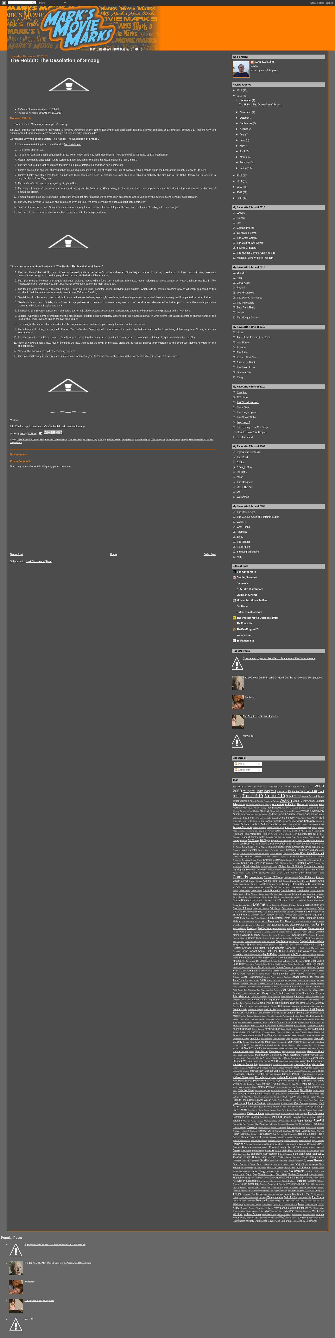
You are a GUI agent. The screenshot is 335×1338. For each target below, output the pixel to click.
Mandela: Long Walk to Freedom (255, 257)
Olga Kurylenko (255, 1097)
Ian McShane (284, 954)
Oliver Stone (289, 1097)
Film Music (300, 928)
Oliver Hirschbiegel (272, 1097)
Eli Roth (308, 911)
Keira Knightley (241, 1025)
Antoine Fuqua (287, 824)
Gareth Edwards (293, 932)
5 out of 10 (310, 791)
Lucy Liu (313, 1045)
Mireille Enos (246, 1084)
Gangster (281, 932)
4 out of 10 (297, 791)
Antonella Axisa (316, 824)
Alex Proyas (286, 808)
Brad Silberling (262, 844)
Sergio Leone (311, 1164)
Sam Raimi (256, 1154)
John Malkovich (287, 1000)
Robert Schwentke (241, 1141)
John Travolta (267, 1003)
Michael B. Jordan (241, 1071)
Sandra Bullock (251, 1157)
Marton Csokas (303, 1058)
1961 (254, 787)
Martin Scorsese (263, 1058)
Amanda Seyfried (309, 811)
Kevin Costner (272, 1029)
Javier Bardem (300, 977)
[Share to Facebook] (57, 432)
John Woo (310, 1003)
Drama (259, 904)
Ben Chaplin (286, 834)
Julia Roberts (264, 1013)
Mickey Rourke (261, 1081)
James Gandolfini (250, 970)
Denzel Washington (309, 894)
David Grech (244, 891)
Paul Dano (313, 1103)
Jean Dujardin (240, 980)
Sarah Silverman (292, 1157)
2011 (240, 181)
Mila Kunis (301, 1081)
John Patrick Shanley (249, 1003)
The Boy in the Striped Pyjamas (261, 716)
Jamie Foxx (239, 974)
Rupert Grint (294, 1147)
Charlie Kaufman (297, 857)
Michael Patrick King (294, 1074)
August (244, 128)
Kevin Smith (286, 1029)
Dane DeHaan (303, 881)
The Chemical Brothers (258, 1191)
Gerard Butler (269, 938)
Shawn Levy (289, 1168)
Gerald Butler (255, 938)
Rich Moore (311, 1128)
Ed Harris (275, 908)
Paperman (303, 1100)
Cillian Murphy (301, 869)
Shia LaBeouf (303, 1167)
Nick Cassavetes (279, 1090)
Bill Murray (253, 840)
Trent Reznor (311, 1204)
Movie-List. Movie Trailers (252, 600)
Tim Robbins (299, 1194)
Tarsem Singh (254, 1187)
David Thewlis (288, 890)
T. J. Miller (310, 1184)
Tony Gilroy (267, 1204)
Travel (301, 1204)
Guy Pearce (282, 941)
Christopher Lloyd (269, 866)
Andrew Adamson (259, 814)
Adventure (278, 804)
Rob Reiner (278, 1134)
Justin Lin (319, 1016)
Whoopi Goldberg (303, 1211)
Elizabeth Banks (241, 915)
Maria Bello (301, 1052)
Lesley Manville (250, 1042)
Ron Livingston (287, 1144)
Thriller (237, 1194)
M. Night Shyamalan (251, 1048)
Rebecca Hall (292, 1124)
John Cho (290, 993)
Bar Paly (287, 831)
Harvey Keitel (301, 945)
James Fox (311, 967)
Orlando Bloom (158, 439)
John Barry (262, 993)
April (243, 151)
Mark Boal (237, 1055)
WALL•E (241, 521)
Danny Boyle (275, 884)
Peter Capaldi (293, 1110)
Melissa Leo (254, 1068)
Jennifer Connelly (248, 984)
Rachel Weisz (279, 1121)
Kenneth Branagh (242, 1029)
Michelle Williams (307, 1077)
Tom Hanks (262, 1200)
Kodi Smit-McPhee (304, 1032)
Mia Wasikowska (316, 1068)
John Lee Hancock (251, 999)
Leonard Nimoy (306, 1039)
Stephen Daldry (316, 1174)
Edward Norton (279, 912)
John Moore (313, 1000)
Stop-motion (275, 1181)
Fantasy (102, 439)
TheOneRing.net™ (248, 629)
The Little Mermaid (296, 1191)
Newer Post (16, 554)
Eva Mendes (254, 925)
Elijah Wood (318, 912)
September (246, 123)
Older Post (210, 554)
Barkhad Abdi (298, 831)
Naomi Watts (238, 1087)
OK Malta (242, 606)
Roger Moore (318, 1141)
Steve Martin (296, 1177)
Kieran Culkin (239, 1032)
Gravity (241, 212)
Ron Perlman (300, 1144)
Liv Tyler (244, 1045)
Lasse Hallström (298, 1035)
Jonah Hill (276, 1006)
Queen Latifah (308, 1117)
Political (277, 1116)
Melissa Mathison (269, 1068)
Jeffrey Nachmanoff (293, 980)
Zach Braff (313, 1218)
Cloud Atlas (243, 282)
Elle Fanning (286, 915)
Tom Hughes (313, 1201)
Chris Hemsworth (311, 860)
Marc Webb (275, 1051)
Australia (242, 531)
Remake (252, 1127)
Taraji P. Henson (240, 1187)
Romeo (249, 1144)
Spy (255, 1174)
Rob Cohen (251, 1134)
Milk (239, 556)
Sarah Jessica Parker (272, 1157)
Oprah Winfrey (317, 1097)
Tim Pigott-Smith (283, 1194)
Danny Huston (308, 884)
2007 (311, 786)
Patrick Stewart (273, 1103)
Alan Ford (313, 804)
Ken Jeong (300, 1025)
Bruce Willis (311, 847)
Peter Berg (282, 1110)
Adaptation (39, 439)
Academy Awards (271, 801)
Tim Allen (246, 1194)
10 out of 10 (244, 786)
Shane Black (260, 1168)
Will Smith (238, 1214)
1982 (270, 787)
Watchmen (243, 496)
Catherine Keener (242, 856)
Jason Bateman (279, 974)
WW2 (282, 1217)
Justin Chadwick (307, 1016)
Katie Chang (304, 1022)
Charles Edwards (280, 857)
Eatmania (242, 583)
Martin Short (277, 1058)
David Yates (303, 890)
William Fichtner (252, 1214)
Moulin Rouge (288, 1084)
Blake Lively (238, 844)
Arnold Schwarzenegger (298, 827)
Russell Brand (308, 1147)
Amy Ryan (245, 814)
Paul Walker (297, 1107)
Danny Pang (248, 887)
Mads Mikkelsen (286, 1048)
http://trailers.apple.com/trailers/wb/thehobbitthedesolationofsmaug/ (47, 426)
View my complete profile (265, 70)
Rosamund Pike (315, 1144)
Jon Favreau (246, 1006)
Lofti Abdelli (267, 1045)
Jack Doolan (271, 961)
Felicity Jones (265, 928)
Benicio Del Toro (273, 837)
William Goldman (269, 1214)
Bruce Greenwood (295, 847)
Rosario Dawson (242, 1147)
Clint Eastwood (260, 873)
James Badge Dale (241, 967)
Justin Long (238, 1019)
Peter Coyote (306, 1110)
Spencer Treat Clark (314, 1171)
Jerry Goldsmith (239, 987)
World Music (273, 1218)
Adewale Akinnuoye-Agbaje (258, 804)
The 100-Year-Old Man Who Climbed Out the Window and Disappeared (282, 677)
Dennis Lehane (292, 894)
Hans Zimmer (247, 944)
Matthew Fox (301, 1061)
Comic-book (256, 877)
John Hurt (299, 996)
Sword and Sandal (276, 1184)
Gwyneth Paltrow (309, 941)
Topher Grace (290, 1204)
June (243, 140)
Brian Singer (261, 847)
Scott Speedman (295, 1161)
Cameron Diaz (293, 850)
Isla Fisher (281, 957)
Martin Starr (289, 1058)
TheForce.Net (245, 623)
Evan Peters (266, 925)
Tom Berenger (304, 1197)
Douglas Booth (245, 905)
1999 (287, 787)
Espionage (243, 925)
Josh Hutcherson (299, 1009)
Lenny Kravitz (292, 1039)
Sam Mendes (244, 1154)
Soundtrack (296, 1171)
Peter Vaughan (287, 1113)
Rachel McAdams (265, 1121)
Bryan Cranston (249, 850)
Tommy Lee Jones (252, 1204)
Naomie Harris (251, 1087)
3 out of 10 (282, 791)
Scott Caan (282, 1161)
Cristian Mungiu (255, 881)
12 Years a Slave (246, 232)
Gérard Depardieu (284, 938)
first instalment (72, 144)
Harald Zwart (262, 945)
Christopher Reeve (265, 870)
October (245, 117)
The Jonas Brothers (278, 1191)
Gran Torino (243, 526)
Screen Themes (314, 1160)
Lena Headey (279, 1039)
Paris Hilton (319, 1100)
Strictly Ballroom (289, 1181)
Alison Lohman (276, 811)
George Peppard (316, 935)
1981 (265, 787)
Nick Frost (293, 1090)
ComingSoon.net (247, 577)
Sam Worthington (302, 1154)
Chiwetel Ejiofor (271, 860)
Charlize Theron (315, 856)
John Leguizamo (270, 999)
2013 (19, 439)
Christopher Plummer (244, 869)
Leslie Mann (264, 1042)
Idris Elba (296, 954)
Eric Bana (285, 921)
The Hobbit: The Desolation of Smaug (260, 104)
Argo (239, 277)
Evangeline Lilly (90, 439)
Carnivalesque (246, 853)
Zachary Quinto (254, 1221)
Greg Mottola (238, 941)
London (277, 1045)
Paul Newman (265, 1107)
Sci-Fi (264, 1160)
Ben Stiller (313, 834)
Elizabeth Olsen (258, 915)
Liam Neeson (295, 1042)
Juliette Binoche (254, 1016)
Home (113, 554)
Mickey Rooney (245, 1081)
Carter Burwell (276, 853)
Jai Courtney (300, 964)
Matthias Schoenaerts (283, 1064)
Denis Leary (264, 894)
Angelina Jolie (287, 818)
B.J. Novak (268, 831)
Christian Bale (272, 863)
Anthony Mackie (269, 824)
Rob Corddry (265, 1134)
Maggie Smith (318, 1048)
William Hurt (297, 1214)
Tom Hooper (300, 1201)
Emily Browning (247, 918)
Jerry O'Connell (254, 987)
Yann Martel (291, 1218)
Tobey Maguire (275, 1197)
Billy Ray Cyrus (295, 840)
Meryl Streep (301, 1067)
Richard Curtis (266, 1131)
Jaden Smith (287, 964)
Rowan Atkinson (278, 1147)
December (246, 100)
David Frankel (292, 887)
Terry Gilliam (318, 1187)
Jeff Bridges (266, 980)
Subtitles (302, 1180)
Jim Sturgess (263, 990)
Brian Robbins (248, 847)
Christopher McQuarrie (290, 866)
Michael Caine (272, 1071)
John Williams (297, 1002)
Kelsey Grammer (285, 1026)
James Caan (269, 967)
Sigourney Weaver (241, 1171)
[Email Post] (40, 433)
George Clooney (251, 934)
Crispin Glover (240, 881)
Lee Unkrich (266, 1039)
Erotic (235, 925)
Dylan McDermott (261, 908)
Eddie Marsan (310, 908)
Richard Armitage (197, 439)
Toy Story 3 (243, 422)
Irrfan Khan (257, 958)
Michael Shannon (315, 1074)
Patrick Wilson (287, 1103)
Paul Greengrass (250, 1107)
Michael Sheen (241, 1077)
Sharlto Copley (275, 1167)
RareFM (318, 1120)
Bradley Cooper (277, 844)
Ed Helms (287, 908)
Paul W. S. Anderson (282, 1107)
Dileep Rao (301, 897)
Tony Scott (278, 1204)
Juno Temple (268, 1016)
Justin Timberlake (266, 1019)
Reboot (315, 1124)
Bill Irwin (243, 840)
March (244, 157)
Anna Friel (260, 821)
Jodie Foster (302, 990)
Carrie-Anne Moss (261, 853)
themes (193, 342)
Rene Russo (264, 1128)
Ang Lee (259, 818)
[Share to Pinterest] (60, 432)
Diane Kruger (268, 897)
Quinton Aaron (249, 1121)
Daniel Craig (317, 880)
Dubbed (284, 905)
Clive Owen (276, 873)
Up (238, 491)
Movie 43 (248, 735)
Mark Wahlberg (291, 1054)
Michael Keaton (255, 1074)
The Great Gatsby (247, 237)
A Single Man (244, 467)
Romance (239, 1144)
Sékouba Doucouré (273, 1164)
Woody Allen (245, 1218)
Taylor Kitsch (266, 1187)
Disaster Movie (315, 897)
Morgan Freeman (271, 1084)
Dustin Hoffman (311, 905)
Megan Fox (318, 1064)
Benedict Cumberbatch (56, 439)
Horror (244, 951)
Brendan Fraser (310, 844)
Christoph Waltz (304, 863)
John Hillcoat (287, 997)
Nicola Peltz (318, 1090)
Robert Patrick (301, 1137)
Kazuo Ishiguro (317, 1022)
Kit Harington (289, 1032)
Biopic (306, 840)
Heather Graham (241, 948)
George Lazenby (269, 935)
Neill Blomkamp (311, 1087)
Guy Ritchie (294, 941)
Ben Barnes (263, 834)
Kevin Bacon (258, 1029)
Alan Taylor (248, 808)
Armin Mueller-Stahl (275, 827)
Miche (252, 1077)
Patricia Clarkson (257, 1103)
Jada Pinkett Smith (271, 964)
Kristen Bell (318, 1032)
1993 (282, 787)
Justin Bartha (293, 1016)
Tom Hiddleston (287, 1201)
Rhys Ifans (300, 1128)
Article (314, 827)
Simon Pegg (258, 1171)
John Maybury (301, 1000)
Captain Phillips (245, 227)
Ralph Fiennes (304, 1120)
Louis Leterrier (301, 1045)
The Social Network (248, 402)
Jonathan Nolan (307, 1006)
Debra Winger (239, 894)
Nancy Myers (318, 1084)
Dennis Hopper (277, 894)
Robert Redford (317, 1137)
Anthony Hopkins (250, 824)
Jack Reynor (297, 961)
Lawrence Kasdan (241, 1039)
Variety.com (244, 635)
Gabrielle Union (269, 932)
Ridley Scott (239, 1134)
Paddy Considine (290, 1100)
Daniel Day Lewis (241, 884)
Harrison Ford (275, 945)
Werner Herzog (277, 1211)
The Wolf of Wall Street (250, 242)
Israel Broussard (295, 958)
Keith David (257, 1025)
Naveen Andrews (283, 1087)
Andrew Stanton (295, 814)
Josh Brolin (269, 1009)
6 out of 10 (28, 439)
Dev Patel (243, 897)
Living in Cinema (247, 594)
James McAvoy (280, 971)
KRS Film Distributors (250, 589)
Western (289, 1211)
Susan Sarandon (250, 1184)
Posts (241, 763)
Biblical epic (314, 837)
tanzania (320, 1184)
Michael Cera (287, 1071)
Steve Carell (282, 1177)
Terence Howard (291, 1187)
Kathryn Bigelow (276, 1022)
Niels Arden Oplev (272, 1094)
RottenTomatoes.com (249, 612)
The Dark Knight (246, 512)
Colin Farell (290, 873)
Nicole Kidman (255, 1093)
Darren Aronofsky (262, 887)
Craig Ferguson (291, 877)
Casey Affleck (300, 853)
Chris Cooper (286, 860)
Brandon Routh (294, 844)
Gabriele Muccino (253, 932)
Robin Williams (291, 1141)
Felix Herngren (279, 928)
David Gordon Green (308, 887)
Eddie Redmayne (249, 912)
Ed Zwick (298, 908)
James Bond (257, 967)
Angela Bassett (271, 818)
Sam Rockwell (271, 1154)
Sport (248, 1174)
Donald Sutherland (297, 900)
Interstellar (249, 697)
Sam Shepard (286, 1154)
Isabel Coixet (269, 958)
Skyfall (241, 287)
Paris (311, 1100)
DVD (322, 905)
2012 (240, 175)
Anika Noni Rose (303, 818)
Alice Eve (264, 811)
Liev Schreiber (309, 1042)
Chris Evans (298, 860)
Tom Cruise (318, 1197)
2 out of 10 (296, 787)
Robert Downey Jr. (251, 1137)
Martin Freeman (142, 439)
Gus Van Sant (268, 941)
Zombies (294, 1221)
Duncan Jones (295, 905)
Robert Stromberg (259, 1141)
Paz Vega (308, 1107)
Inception (242, 392)
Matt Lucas (289, 1061)
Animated (318, 817)
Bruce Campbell (276, 847)
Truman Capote (248, 1208)
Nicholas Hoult (246, 1090)
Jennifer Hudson (265, 984)
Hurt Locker (318, 951)
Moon (240, 477)
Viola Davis (246, 1211)
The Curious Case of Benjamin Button (258, 516)
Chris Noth (247, 863)
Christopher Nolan (314, 866)
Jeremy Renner (317, 984)
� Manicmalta (245, 640)
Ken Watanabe (315, 1025)
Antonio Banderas (242, 827)
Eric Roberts (305, 921)
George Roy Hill (240, 938)
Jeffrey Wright (309, 980)
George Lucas (299, 935)
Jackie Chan (310, 961)
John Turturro (282, 1003)
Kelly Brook (270, 1026)
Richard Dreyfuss (283, 1131)
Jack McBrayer (284, 961)
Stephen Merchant (254, 1178)
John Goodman (241, 996)
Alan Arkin (302, 804)
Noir (303, 1093)
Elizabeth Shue (273, 915)
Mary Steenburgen (262, 1061)
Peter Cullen (318, 1110)
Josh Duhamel (282, 1010)
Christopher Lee (251, 866)
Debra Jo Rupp (317, 891)
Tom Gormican (248, 1201)
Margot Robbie (288, 1052)
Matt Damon (277, 1061)
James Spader (317, 971)
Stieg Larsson (263, 1181)
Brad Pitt (249, 843)
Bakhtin (278, 831)
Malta (251, 1052)
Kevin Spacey (298, 1029)
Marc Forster (261, 1051)
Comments (243, 769)
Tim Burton (257, 1194)
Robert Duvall (269, 1137)
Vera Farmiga (281, 1208)
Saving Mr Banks (246, 247)
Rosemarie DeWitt (260, 1147)
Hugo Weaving (304, 951)
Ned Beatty (297, 1087)
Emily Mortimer (261, 918)
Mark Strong (275, 1055)
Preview (296, 1117)
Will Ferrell (318, 1211)
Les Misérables (245, 292)
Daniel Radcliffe (259, 884)
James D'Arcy (300, 967)
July (242, 134)
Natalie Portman (266, 1087)
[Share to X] (53, 432)
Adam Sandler (316, 801)
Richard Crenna (249, 1131)
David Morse (256, 891)
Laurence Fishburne (315, 1035)
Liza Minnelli (255, 1045)
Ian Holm (258, 954)
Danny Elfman (290, 884)
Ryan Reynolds (273, 1150)
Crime (320, 877)
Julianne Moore (295, 1012)
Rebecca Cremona (277, 1124)
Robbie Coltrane (307, 1134)
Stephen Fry (16, 442)
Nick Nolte (306, 1090)
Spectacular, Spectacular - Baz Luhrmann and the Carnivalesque (279, 658)
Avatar (240, 462)
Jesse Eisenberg (270, 987)
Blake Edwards (317, 840)
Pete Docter (253, 1110)
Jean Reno (254, 980)
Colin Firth (305, 873)
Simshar (270, 1171)
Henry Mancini (311, 948)
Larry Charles (284, 1035)
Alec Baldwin (274, 808)
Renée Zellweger (278, 1128)
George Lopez (284, 935)
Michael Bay (256, 1071)
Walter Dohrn (258, 1211)
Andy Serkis (248, 818)
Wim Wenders (309, 1214)
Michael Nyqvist (273, 1074)
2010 (240, 186)
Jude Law (238, 1012)
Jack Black (260, 961)
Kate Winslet (308, 1019)
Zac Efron (303, 1218)
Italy (305, 958)
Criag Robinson (307, 877)
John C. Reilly (277, 993)
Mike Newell (288, 1081)
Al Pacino (290, 804)
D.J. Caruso (284, 881)
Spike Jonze (238, 1174)
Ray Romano (249, 1124)
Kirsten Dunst (276, 1032)
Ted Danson (278, 1187)
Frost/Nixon (243, 546)
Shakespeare (247, 1168)
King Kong (264, 1032)
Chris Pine (259, 863)
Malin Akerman (241, 1051)
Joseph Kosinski (255, 1010)
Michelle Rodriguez (287, 1077)
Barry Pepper (312, 831)
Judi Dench (250, 1012)
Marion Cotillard (315, 1051)
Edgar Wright (265, 911)
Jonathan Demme (291, 1006)
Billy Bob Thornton (279, 840)
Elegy (240, 536)
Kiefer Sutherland (314, 1029)
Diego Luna (290, 897)
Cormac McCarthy (273, 877)
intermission (245, 957)
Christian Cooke (287, 863)
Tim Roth (311, 1194)
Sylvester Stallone (295, 1184)
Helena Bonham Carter (279, 947)
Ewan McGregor (298, 925)
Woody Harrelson (259, 1218)
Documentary (248, 900)
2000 (305, 787)
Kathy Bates (291, 1022)
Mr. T (298, 1084)
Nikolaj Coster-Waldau (290, 1094)
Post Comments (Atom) (39, 561)
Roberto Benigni (275, 1141)
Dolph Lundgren (264, 900)
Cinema (314, 869)
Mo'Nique (257, 1084)
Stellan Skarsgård (298, 1174)
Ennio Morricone (270, 921)
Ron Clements (259, 1144)
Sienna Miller (318, 1168)
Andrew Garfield (277, 814)
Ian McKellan (128, 439)
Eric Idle (295, 921)
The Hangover (245, 482)
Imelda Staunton (309, 954)
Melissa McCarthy (285, 1068)
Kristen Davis (240, 1035)
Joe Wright (314, 990)
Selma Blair (288, 1164)
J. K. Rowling (314, 958)
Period (242, 1109)
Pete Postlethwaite (267, 1110)
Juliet (243, 1016)
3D (289, 791)
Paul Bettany (301, 1103)
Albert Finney (260, 808)
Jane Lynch (252, 974)
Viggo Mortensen (299, 1208)
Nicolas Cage (240, 1093)
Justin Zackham (282, 1019)
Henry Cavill (298, 948)
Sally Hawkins (300, 1151)
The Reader (243, 541)
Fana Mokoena (239, 928)
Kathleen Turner (260, 1022)
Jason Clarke (297, 974)
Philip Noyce (301, 1113)
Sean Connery (241, 1164)
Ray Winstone (261, 1124)
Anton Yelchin (301, 824)
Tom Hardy (275, 1201)
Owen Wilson (264, 1100)
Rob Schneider (290, 1134)
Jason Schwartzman (252, 977)
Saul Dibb (237, 1161)
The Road (242, 457)
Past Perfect (240, 1103)
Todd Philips (290, 1197)
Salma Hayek (313, 1151)
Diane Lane (279, 897)
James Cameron (285, 967)
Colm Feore (318, 873)
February (245, 162)
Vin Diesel (314, 1208)
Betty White (302, 837)
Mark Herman (249, 1055)
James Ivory (266, 971)
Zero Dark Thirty (246, 307)
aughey (258, 831)
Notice (243, 1097)
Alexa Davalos (299, 808)
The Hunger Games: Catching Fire (256, 252)
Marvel (314, 1058)
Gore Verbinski (317, 938)
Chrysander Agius (283, 870)
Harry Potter (288, 945)
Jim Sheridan (250, 990)
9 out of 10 (293, 796)
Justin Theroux (251, 1019)
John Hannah (273, 997)
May (242, 145)
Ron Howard (273, 1144)
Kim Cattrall (252, 1032)
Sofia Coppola (281, 1171)
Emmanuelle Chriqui (251, 921)
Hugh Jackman (287, 951)
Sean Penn (256, 1164)
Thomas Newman (314, 1190)
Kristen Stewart (254, 1035)
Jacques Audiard (254, 964)
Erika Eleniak (318, 921)
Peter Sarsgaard (272, 1113)
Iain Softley (248, 954)
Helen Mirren (258, 948)
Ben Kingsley (300, 834)
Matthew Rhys (265, 1064)
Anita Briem (238, 821)
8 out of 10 (274, 795)
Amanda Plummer (292, 811)
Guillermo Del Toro (253, 941)
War (267, 1211)
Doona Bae (312, 900)
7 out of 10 (252, 795)
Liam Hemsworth (279, 1042)
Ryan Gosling (258, 1151)
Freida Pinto (238, 932)
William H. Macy (284, 1214)
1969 (259, 787)
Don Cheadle (280, 900)
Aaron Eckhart (309, 796)
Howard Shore (113, 439)
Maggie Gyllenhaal (302, 1048)
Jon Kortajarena (261, 1006)
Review (291, 1127)
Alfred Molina (253, 811)
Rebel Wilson (305, 1124)
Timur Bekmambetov (248, 1197)
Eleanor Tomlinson (295, 912)
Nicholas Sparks (262, 1090)
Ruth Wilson (246, 1151)
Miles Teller (312, 1081)
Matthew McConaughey (245, 1064)
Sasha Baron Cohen (312, 1157)
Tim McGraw (269, 1194)
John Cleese (302, 993)
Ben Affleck (250, 834)
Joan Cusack (288, 990)
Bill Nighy (265, 840)
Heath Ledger (316, 945)
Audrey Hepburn (246, 831)
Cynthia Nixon (270, 881)
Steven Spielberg (246, 1180)
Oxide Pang (277, 1100)
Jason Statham (284, 977)
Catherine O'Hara (262, 857)
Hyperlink (238, 954)
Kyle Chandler (269, 1035)
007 (234, 787)
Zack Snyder (268, 1221)
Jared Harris (264, 974)
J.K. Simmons (248, 961)
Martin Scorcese (248, 1058)
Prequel (184, 439)
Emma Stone (290, 918)
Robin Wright (305, 1141)
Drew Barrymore (274, 905)
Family (319, 924)
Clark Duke (244, 873)
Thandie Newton (240, 1191)
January (245, 168)
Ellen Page (311, 915)
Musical (306, 1083)
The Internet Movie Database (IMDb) (258, 617)
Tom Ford (237, 1201)
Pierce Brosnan (250, 1117)
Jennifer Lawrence (284, 983)
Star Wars (281, 1174)
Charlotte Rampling (241, 860)
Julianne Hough (278, 1013)
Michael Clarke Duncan (304, 1071)
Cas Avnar (287, 853)
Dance (293, 881)
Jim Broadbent (312, 987)
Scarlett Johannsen (250, 1161)
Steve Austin (269, 1178)
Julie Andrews (311, 1013)
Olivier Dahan (303, 1097)
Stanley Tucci (266, 1174)
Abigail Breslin (256, 801)
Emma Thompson (307, 918)
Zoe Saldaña (283, 1221)
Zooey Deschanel (307, 1221)
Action (286, 800)
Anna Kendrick (274, 821)
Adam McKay (300, 801)
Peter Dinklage (239, 1113)
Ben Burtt (275, 834)
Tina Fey (263, 1197)
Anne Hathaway (306, 821)
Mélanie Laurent (240, 1068)
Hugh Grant (272, 951)
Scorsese (272, 1161)
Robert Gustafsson (285, 1137)
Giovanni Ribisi (302, 938)
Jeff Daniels (278, 980)
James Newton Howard (299, 971)
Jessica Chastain (289, 987)
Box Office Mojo (246, 571)
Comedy (240, 876)
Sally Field (288, 1150)
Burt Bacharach (278, 850)
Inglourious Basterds (248, 452)
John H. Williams (259, 997)
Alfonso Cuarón (240, 811)
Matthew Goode (315, 1061)
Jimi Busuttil (274, 990)
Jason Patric (311, 974)
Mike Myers (276, 1081)
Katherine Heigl (245, 1022)
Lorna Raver (288, 1045)
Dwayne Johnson (242, 908)
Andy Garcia (311, 814)
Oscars (252, 1100)
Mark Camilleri (264, 62)
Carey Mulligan (310, 850)
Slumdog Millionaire (248, 551)
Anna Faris (249, 821)
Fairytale (311, 925)
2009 (240, 192)
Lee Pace (255, 1038)
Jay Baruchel (317, 977)
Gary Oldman (308, 932)
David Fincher (277, 887)
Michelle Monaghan (265, 1077)
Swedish (263, 1184)
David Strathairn (271, 890)
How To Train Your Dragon (251, 432)
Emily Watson (275, 918)
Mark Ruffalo (262, 1055)
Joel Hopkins (249, 993)
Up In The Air (244, 487)
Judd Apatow (316, 1009)
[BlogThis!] (49, 432)
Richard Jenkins (301, 1131)
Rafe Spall (291, 1121)
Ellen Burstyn (299, 915)
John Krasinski (312, 997)
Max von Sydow (302, 1064)
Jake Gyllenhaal (315, 964)
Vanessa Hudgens (264, 1208)
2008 (240, 198)
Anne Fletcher (289, 821)
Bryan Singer (264, 850)
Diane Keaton (255, 897)
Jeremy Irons (302, 983)
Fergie (290, 928)
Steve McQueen (310, 1178)
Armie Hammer (259, 827)
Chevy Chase (256, 860)
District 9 (242, 472)
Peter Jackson (173, 439)
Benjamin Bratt (289, 837)
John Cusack (317, 993)
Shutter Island (245, 437)
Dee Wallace (252, 894)
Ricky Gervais (317, 1131)
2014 (240, 90)
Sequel (209, 439)
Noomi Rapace (312, 1094)
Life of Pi (241, 272)
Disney (236, 900)
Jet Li (301, 987)
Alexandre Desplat (315, 808)
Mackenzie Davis (270, 1048)
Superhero (313, 1181)
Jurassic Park (281, 1016)
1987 (276, 787)
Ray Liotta (237, 1124)
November (246, 112)
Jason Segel (270, 977)
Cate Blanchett (75, 439)
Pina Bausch (265, 1117)
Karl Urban (296, 1019)
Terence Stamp (306, 1187)
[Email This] (45, 432)
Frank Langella (316, 928)
